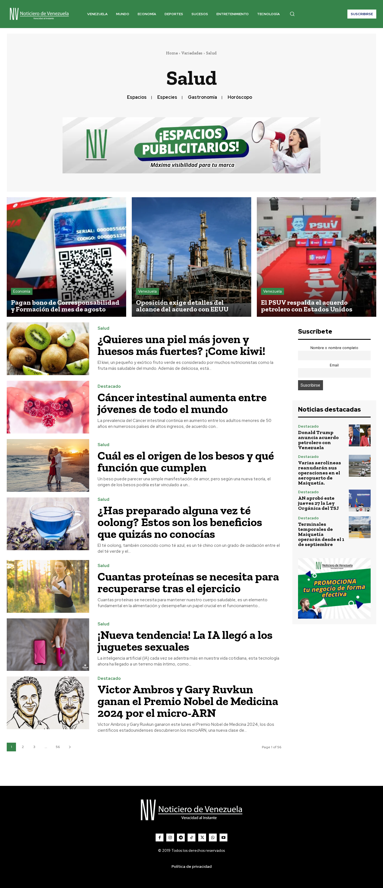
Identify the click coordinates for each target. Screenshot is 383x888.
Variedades (191, 53)
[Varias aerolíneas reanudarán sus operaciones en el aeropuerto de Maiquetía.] (360, 466)
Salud (103, 328)
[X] (202, 837)
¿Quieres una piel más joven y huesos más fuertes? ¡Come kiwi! (181, 345)
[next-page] (69, 747)
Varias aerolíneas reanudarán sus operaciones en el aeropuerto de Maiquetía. (319, 473)
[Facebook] (159, 837)
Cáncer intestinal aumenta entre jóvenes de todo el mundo (182, 403)
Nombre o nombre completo (334, 348)
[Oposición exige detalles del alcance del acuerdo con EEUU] (191, 257)
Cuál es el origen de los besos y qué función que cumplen (186, 461)
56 (58, 747)
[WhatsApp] (213, 837)
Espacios (137, 97)
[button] (292, 13)
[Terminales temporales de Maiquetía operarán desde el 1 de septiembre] (360, 527)
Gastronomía (202, 97)
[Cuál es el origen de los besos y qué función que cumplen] (48, 465)
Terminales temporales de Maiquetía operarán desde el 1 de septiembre (321, 534)
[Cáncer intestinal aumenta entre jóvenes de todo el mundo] (48, 407)
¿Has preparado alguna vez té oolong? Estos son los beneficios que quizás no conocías (180, 522)
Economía (21, 291)
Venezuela (147, 291)
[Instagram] (170, 837)
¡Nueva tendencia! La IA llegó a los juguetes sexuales (185, 641)
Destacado (109, 386)
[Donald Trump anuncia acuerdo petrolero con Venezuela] (360, 435)
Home (172, 53)
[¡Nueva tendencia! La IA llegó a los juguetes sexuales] (48, 644)
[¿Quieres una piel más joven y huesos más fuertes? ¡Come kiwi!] (48, 348)
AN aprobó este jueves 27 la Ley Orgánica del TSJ (318, 503)
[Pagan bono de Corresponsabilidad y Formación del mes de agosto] (66, 257)
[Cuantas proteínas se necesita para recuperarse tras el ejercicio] (48, 586)
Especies (167, 97)
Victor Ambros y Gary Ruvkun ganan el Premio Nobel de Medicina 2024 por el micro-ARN (188, 701)
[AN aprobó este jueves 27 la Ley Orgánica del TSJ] (360, 500)
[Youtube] (223, 837)
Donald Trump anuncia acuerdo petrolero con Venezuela (318, 440)
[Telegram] (181, 837)
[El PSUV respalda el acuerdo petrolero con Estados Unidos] (316, 257)
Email (334, 365)
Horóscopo (240, 97)
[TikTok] (191, 837)
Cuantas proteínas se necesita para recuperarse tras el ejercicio (188, 582)
